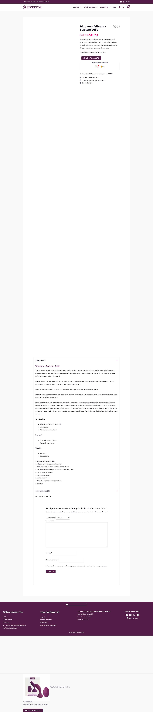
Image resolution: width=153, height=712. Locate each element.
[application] (80, 7)
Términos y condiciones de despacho (14, 625)
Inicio (4, 617)
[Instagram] (123, 2)
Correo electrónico (52, 560)
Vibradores (43, 623)
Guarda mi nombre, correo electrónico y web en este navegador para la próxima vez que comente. (77, 566)
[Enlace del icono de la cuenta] (120, 7)
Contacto (6, 623)
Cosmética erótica (46, 620)
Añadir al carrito (91, 58)
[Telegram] (126, 2)
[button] (123, 7)
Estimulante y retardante (48, 625)
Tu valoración (50, 521)
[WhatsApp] (129, 2)
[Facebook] (121, 2)
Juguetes (43, 617)
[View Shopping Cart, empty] (128, 7)
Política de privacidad (10, 628)
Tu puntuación (51, 518)
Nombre (49, 553)
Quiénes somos (7, 620)
